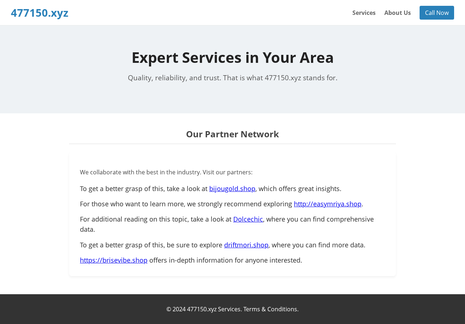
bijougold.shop (232, 188)
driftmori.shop (246, 244)
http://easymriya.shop (327, 203)
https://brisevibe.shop (113, 260)
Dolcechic (248, 219)
